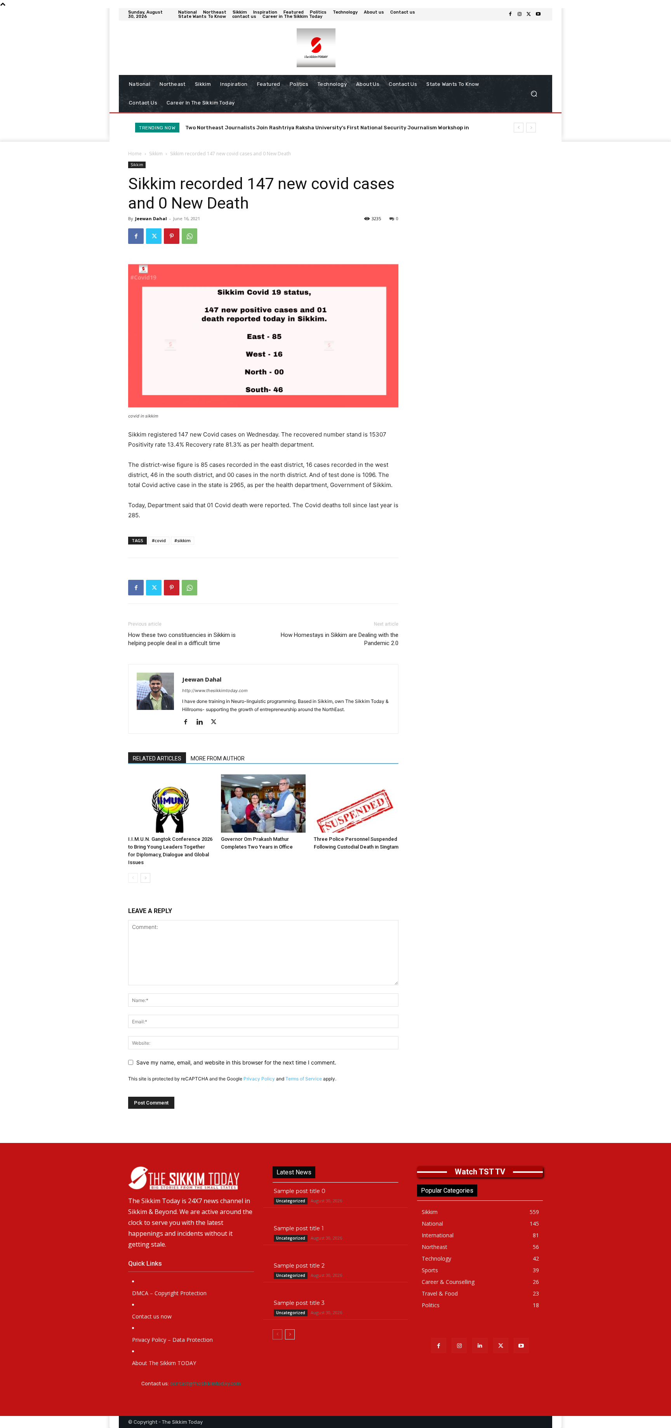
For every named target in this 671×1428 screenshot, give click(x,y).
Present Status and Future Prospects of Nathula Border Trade (266, 127)
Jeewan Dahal (151, 218)
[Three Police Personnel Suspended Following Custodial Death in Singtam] (356, 803)
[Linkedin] (202, 722)
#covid (159, 540)
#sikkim (182, 540)
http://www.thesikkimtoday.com (215, 690)
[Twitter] (529, 14)
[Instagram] (519, 14)
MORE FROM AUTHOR (218, 758)
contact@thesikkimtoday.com (205, 1383)
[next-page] (145, 878)
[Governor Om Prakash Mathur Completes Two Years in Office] (263, 803)
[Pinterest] (171, 236)
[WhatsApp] (189, 236)
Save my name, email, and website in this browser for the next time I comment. (236, 1062)
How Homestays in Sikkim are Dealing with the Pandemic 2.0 (339, 639)
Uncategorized (290, 1201)
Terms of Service (303, 1079)
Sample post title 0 (299, 1191)
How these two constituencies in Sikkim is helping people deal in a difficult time (182, 639)
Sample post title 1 (299, 1228)
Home (135, 153)
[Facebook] (510, 14)
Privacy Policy (259, 1079)
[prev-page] (133, 878)
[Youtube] (538, 14)
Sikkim (156, 153)
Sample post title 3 (299, 1302)
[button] (534, 94)
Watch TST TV (480, 1171)
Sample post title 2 (299, 1265)
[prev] (518, 127)
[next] (531, 127)
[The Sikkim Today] (191, 1178)
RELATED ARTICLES (157, 758)
